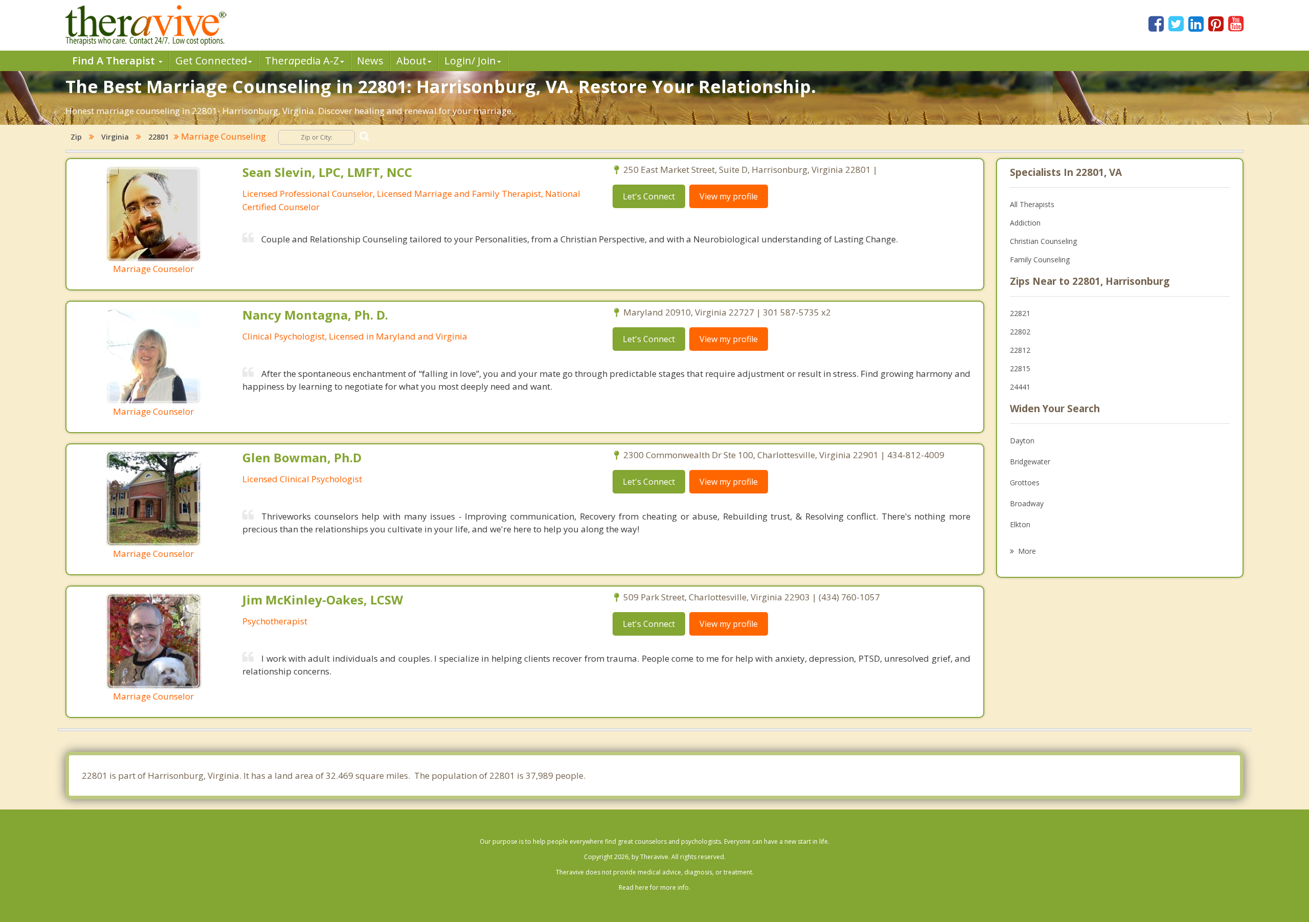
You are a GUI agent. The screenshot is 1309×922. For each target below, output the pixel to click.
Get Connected (211, 61)
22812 (1020, 350)
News (370, 61)
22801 (158, 137)
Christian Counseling (1043, 241)
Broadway (1027, 503)
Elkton (1020, 524)
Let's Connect (649, 196)
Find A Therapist (114, 61)
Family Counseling (1040, 259)
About (411, 61)
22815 (1020, 368)
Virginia (115, 137)
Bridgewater (1030, 461)
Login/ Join (470, 61)
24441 (1020, 387)
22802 (1020, 331)
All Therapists (1032, 204)
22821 (1020, 313)
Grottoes (1025, 482)
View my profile (728, 196)
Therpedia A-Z (302, 61)
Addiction (1025, 223)
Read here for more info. (654, 887)
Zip (76, 137)
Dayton (1022, 440)
